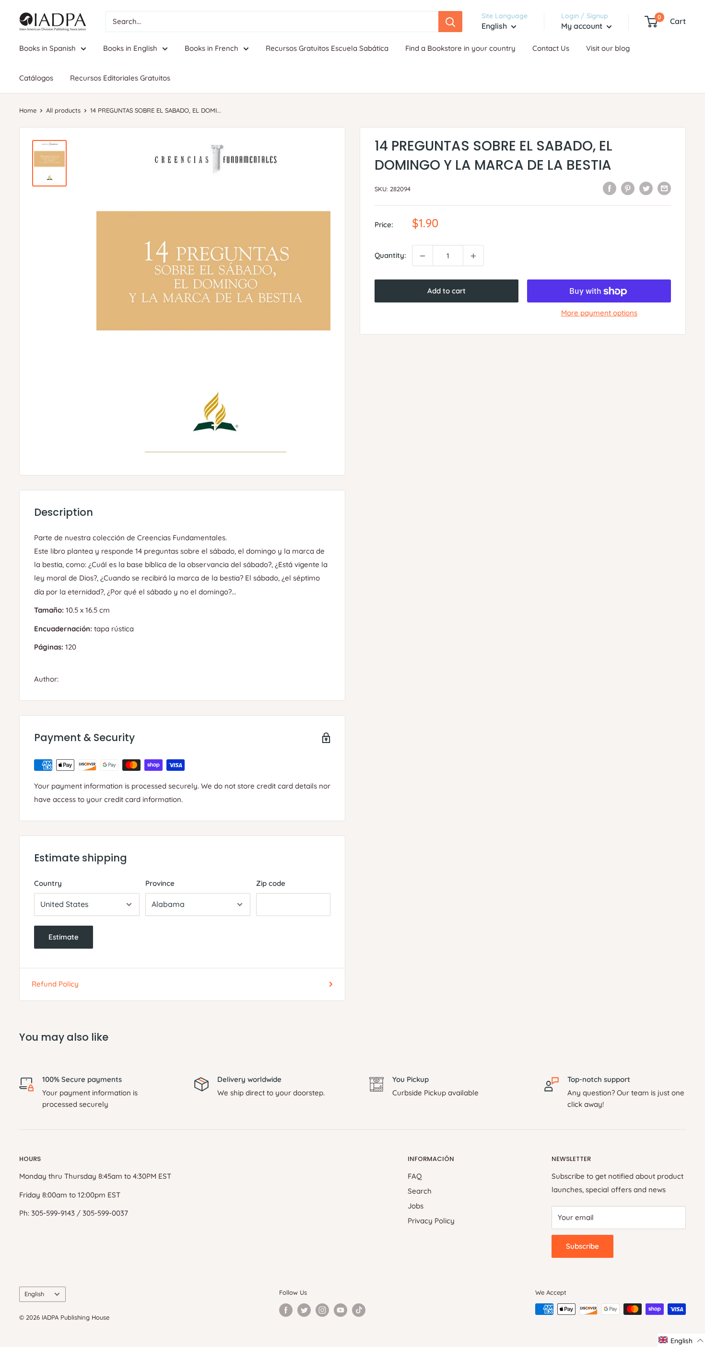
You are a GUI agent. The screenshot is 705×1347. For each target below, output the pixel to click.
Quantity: (390, 255)
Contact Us (550, 48)
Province (160, 883)
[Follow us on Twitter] (304, 1310)
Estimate (63, 936)
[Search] (450, 21)
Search (420, 1191)
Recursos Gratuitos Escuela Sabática (327, 48)
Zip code (270, 883)
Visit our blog (608, 48)
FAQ (415, 1176)
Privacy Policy (431, 1220)
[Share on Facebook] (609, 188)
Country (48, 883)
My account (582, 26)
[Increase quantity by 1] (473, 256)
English (34, 1294)
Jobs (415, 1205)
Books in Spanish (47, 48)
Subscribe (582, 1246)
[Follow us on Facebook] (286, 1310)
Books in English (130, 48)
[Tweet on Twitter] (646, 188)
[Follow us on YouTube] (340, 1310)
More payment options (599, 313)
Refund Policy (55, 983)
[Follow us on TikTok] (358, 1310)
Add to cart (446, 291)
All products (63, 110)
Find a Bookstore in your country (460, 48)
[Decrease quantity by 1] (422, 256)
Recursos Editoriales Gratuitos (120, 77)
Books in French (211, 48)
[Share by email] (664, 188)
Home (27, 110)
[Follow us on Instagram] (322, 1310)
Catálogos (36, 77)
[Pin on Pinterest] (627, 188)
